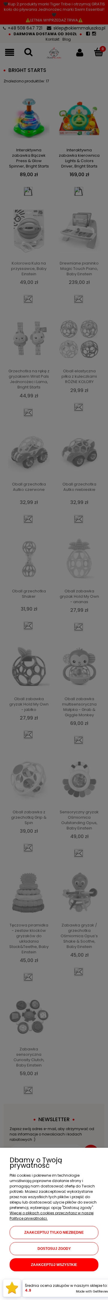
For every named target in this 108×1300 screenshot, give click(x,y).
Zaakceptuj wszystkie (54, 1265)
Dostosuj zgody (54, 1249)
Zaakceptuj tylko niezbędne (54, 1232)
